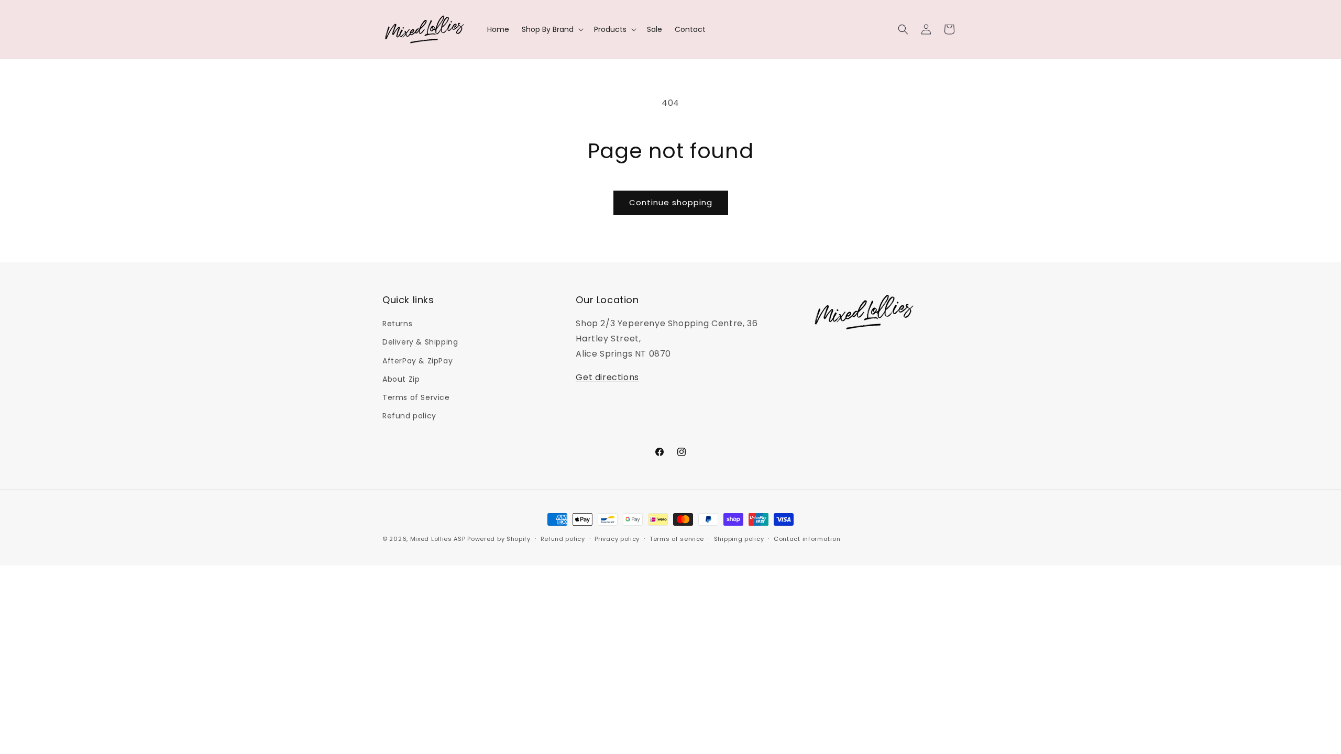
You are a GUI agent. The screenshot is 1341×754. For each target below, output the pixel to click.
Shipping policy (739, 539)
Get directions (607, 377)
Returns (397, 323)
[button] (551, 29)
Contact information (807, 539)
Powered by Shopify (499, 539)
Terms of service (677, 539)
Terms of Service (416, 397)
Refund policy (409, 416)
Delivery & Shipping (420, 342)
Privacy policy (617, 539)
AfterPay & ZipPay (417, 361)
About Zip (401, 379)
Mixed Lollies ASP (438, 539)
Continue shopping (670, 202)
